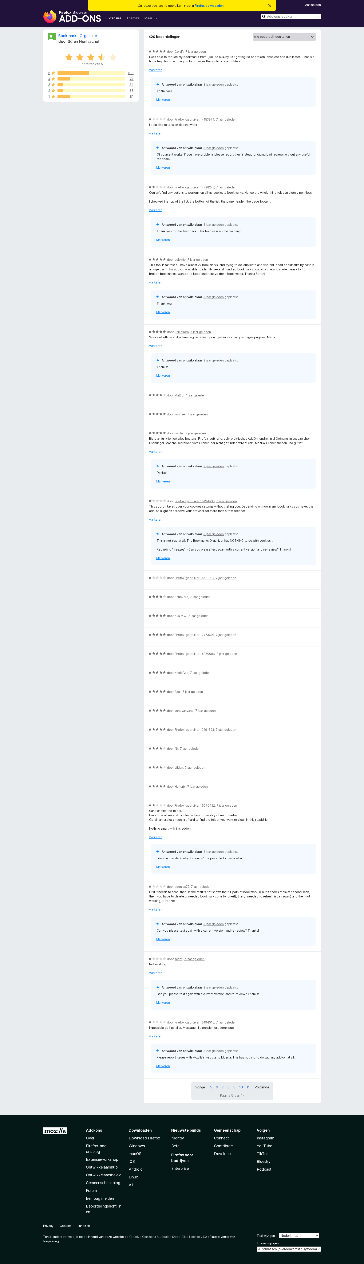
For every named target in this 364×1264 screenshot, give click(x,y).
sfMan (179, 767)
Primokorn (182, 332)
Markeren (155, 70)
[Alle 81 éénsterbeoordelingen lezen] (91, 96)
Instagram (265, 1138)
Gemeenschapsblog (103, 1183)
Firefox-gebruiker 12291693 (194, 729)
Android (136, 1169)
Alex (178, 691)
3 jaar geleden (213, 84)
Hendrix (180, 786)
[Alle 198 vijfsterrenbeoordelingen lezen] (91, 73)
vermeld (68, 1236)
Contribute (223, 1146)
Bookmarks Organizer (77, 36)
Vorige (200, 1087)
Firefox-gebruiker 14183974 (194, 119)
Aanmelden (313, 5)
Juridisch (84, 1226)
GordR (179, 51)
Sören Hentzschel (83, 41)
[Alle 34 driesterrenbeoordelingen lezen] (91, 84)
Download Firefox (144, 1138)
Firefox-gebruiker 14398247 (194, 187)
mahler (179, 433)
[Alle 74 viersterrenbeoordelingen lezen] (91, 79)
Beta (175, 1146)
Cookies (65, 1226)
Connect (221, 1138)
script (178, 959)
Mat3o (179, 395)
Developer (223, 1153)
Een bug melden (100, 1198)
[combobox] (291, 16)
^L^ (176, 748)
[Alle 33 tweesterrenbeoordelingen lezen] (91, 90)
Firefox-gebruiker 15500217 (194, 578)
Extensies (113, 18)
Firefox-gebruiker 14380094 (195, 654)
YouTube (264, 1146)
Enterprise (180, 1168)
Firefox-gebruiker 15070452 (195, 805)
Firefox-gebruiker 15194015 (194, 1022)
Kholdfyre (181, 672)
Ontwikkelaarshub (102, 1167)
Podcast (264, 1169)
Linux (133, 1177)
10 (241, 1087)
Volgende (262, 1087)
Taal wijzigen (266, 1235)
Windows (137, 1146)
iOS (132, 1161)
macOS (135, 1153)
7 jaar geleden (195, 51)
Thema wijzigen (268, 1243)
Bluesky (263, 1161)
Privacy (48, 1226)
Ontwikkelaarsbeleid (104, 1175)
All (131, 1185)
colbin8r (180, 259)
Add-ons (94, 1130)
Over (90, 1138)
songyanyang (184, 710)
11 (248, 1087)
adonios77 (182, 886)
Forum (91, 1190)
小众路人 (180, 616)
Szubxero (181, 597)
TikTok (263, 1153)
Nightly (177, 1138)
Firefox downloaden (209, 5)
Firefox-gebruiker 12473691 (194, 635)
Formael (180, 414)
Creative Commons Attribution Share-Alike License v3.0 (168, 1236)
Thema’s (132, 18)
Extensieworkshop (102, 1159)
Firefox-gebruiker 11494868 (195, 501)
